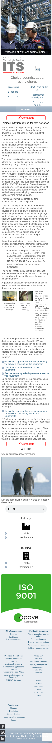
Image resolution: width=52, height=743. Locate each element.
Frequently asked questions (13, 717)
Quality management (38, 665)
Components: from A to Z (13, 672)
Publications (38, 686)
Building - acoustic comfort (38, 648)
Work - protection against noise (38, 635)
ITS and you (38, 692)
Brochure (13, 92)
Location (38, 673)
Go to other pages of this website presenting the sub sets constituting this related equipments (25, 413)
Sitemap (13, 634)
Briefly (38, 695)
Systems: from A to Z (13, 664)
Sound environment (38, 639)
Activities (38, 659)
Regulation (13, 711)
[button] (42, 27)
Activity (38, 683)
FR (36, 67)
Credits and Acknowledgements (13, 638)
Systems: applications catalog (13, 660)
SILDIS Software (13, 680)
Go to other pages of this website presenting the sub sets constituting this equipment (25, 362)
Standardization (13, 714)
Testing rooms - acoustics (38, 645)
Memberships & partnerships (38, 669)
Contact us (27, 117)
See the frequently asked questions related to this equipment (26, 374)
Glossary (13, 708)
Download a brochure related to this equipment (21, 368)
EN (37, 69)
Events (38, 689)
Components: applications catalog (13, 668)
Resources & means (38, 662)
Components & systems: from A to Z (14, 676)
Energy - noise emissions (38, 642)
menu (27, 109)
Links (13, 720)
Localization (13, 87)
